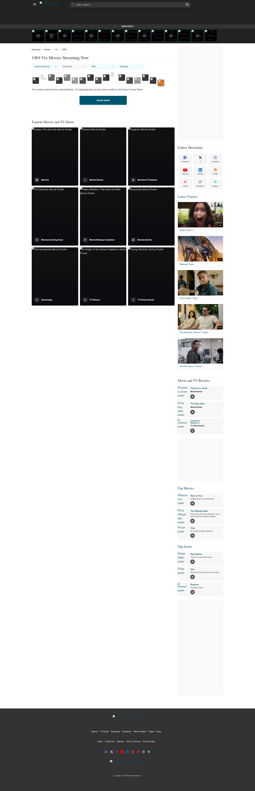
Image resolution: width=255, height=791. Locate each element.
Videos (151, 731)
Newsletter (200, 186)
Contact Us (110, 741)
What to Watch (140, 731)
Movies (48, 49)
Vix (56, 49)
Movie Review (196, 392)
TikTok (185, 186)
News (159, 731)
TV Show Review (197, 426)
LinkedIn (200, 174)
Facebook (185, 161)
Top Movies (186, 488)
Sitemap (120, 741)
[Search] (187, 4)
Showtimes (126, 731)
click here (123, 89)
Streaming (36, 49)
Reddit (215, 174)
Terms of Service (133, 741)
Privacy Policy (149, 741)
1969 (64, 49)
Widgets (215, 186)
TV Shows (104, 731)
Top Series (185, 546)
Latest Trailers (187, 196)
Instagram (215, 161)
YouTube (185, 174)
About (100, 741)
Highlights (127, 26)
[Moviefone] (51, 4)
